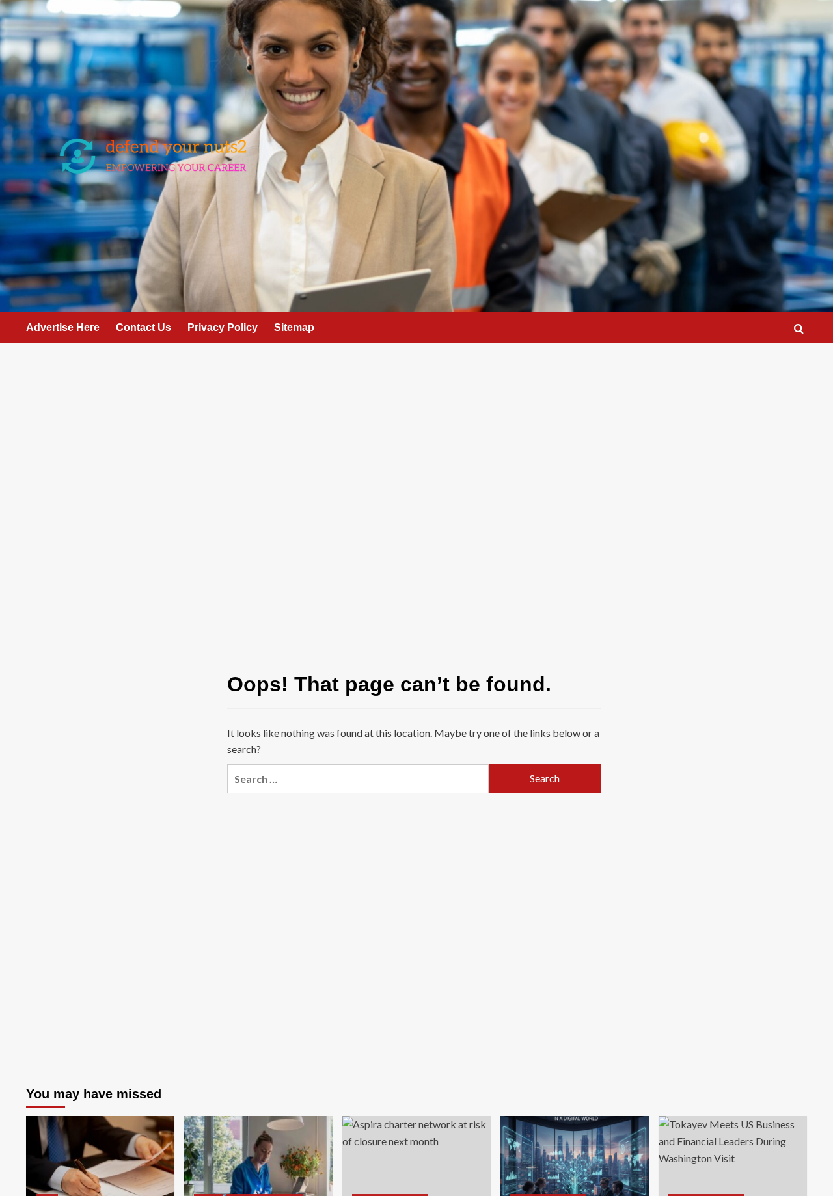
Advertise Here (63, 327)
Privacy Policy (222, 327)
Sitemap (294, 327)
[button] (799, 328)
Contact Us (143, 327)
